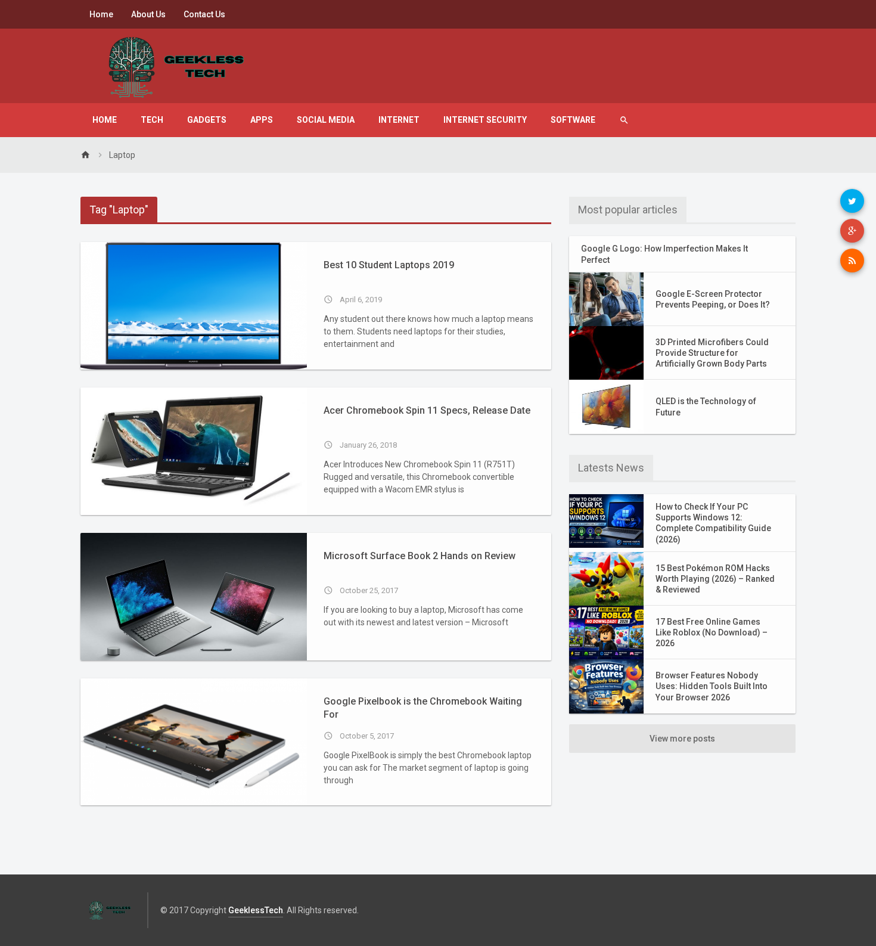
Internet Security (485, 120)
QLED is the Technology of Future (706, 406)
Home (101, 14)
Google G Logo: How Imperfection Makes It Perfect (664, 254)
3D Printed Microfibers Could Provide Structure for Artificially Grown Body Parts (712, 352)
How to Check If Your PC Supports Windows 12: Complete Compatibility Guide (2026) (713, 523)
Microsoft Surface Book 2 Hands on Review (419, 556)
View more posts (682, 738)
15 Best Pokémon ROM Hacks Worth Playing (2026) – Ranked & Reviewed (715, 578)
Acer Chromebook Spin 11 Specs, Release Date (427, 410)
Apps (261, 120)
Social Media (326, 120)
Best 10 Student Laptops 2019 (389, 265)
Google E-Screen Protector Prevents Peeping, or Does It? (713, 299)
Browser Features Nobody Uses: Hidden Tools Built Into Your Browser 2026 (712, 686)
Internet (399, 120)
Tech (152, 120)
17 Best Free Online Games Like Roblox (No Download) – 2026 (712, 632)
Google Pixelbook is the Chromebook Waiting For (423, 708)
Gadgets (206, 120)
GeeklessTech (255, 910)
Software (573, 120)
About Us (148, 14)
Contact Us (204, 14)
